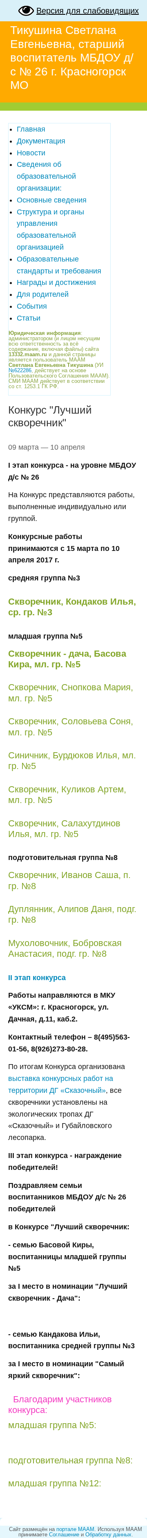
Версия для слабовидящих (87, 10)
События (32, 306)
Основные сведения (52, 200)
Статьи (28, 318)
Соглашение (64, 1534)
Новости (31, 153)
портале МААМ (75, 1529)
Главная (31, 129)
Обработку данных (108, 1534)
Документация (41, 141)
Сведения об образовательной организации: (46, 176)
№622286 (20, 370)
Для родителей (43, 294)
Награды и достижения (56, 282)
